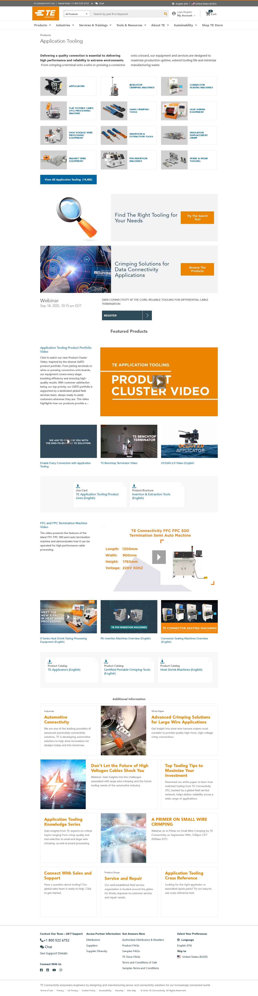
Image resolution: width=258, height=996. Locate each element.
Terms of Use (46, 990)
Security (119, 990)
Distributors (93, 939)
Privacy (60, 990)
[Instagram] (62, 970)
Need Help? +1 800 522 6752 (73, 3)
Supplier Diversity (96, 951)
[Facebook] (43, 970)
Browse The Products (197, 269)
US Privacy (72, 990)
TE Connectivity (45, 13)
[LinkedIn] (49, 970)
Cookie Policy (88, 990)
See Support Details (53, 953)
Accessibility (105, 990)
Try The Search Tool (197, 217)
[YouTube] (56, 970)
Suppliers (91, 945)
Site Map (131, 990)
